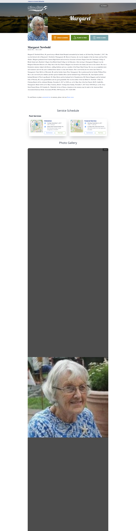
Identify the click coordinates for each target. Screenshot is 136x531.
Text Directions (49, 132)
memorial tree (47, 97)
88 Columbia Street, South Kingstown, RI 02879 (54, 128)
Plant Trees (60, 132)
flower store (70, 97)
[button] (37, 124)
